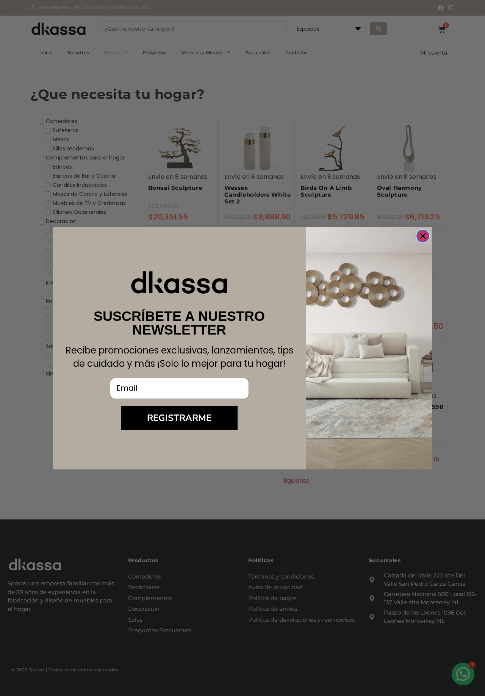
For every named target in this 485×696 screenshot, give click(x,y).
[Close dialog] (423, 236)
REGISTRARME (179, 418)
